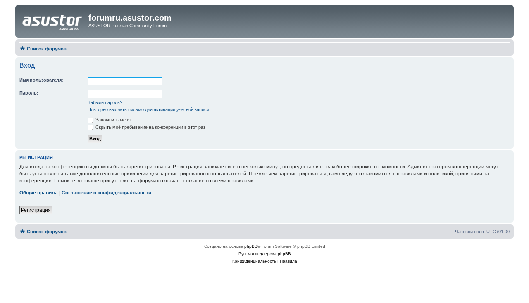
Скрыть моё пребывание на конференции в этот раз (149, 127)
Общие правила (38, 193)
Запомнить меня (112, 119)
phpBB (250, 246)
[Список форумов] (52, 20)
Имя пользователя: (41, 80)
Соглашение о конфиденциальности (106, 193)
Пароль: (28, 92)
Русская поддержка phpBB (264, 253)
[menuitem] (254, 261)
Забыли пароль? (105, 102)
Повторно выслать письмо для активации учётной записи (148, 109)
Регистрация (36, 210)
